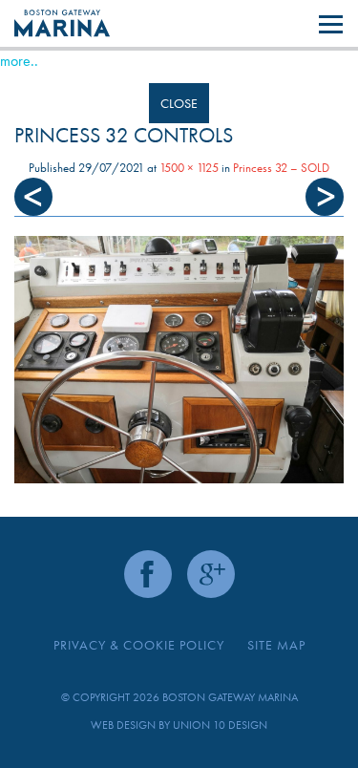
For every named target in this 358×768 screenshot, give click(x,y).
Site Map (276, 644)
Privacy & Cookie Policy (138, 644)
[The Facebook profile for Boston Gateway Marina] (148, 574)
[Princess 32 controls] (179, 359)
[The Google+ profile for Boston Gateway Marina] (211, 574)
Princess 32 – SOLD (281, 168)
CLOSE (179, 103)
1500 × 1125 (189, 168)
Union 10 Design (220, 725)
